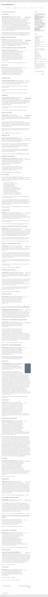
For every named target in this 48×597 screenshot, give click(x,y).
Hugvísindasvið (37, 45)
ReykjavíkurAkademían (38, 55)
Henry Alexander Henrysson (38, 18)
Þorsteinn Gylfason (38, 30)
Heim (2, 7)
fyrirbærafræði (36, 15)
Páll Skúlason (36, 25)
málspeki (43, 23)
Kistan (35, 47)
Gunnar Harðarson (37, 17)
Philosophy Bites (37, 52)
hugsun (44, 19)
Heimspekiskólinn (37, 39)
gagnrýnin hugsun (39, 16)
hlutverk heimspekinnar (37, 19)
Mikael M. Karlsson (37, 23)
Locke (41, 21)
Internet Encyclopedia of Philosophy (40, 46)
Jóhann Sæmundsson (37, 20)
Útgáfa (36, 7)
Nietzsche (36, 24)
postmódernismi (43, 24)
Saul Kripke (36, 26)
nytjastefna (39, 24)
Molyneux (40, 23)
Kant (41, 20)
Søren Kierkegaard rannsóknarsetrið (40, 64)
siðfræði (40, 26)
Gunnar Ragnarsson (41, 17)
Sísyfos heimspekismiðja (38, 56)
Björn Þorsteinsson (41, 13)
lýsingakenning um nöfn (37, 22)
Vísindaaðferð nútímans (6, 585)
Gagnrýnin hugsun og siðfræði (39, 36)
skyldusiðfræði (36, 27)
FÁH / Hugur (31, 7)
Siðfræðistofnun (37, 57)
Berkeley (36, 13)
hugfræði (42, 19)
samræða (43, 25)
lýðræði (42, 22)
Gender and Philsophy (38, 37)
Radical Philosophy (37, 54)
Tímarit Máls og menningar (38, 65)
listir (39, 21)
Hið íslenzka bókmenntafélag (39, 44)
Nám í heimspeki (25, 7)
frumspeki (44, 14)
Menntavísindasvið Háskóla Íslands (39, 48)
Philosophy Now (37, 53)
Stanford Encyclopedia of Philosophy (40, 63)
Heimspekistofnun (37, 40)
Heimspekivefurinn (8, 4)
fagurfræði (41, 14)
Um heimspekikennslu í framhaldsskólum (40, 66)
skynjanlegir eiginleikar (41, 27)
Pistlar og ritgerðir (8, 7)
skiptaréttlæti (44, 26)
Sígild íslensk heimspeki (38, 28)
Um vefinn (40, 7)
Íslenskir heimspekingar (17, 7)
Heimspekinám (37, 38)
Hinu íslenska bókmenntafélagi (17, 317)
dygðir (38, 14)
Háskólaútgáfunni (22, 34)
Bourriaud (36, 14)
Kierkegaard (37, 21)
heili (45, 17)
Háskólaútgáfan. (8, 172)
